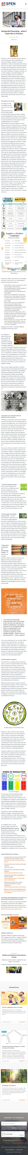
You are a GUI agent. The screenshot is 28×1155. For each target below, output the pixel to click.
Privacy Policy (19, 1149)
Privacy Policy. (21, 1140)
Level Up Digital (17, 1152)
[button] (25, 4)
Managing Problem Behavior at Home (13, 872)
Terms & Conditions (9, 1149)
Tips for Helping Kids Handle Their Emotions (15, 886)
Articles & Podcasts (9, 867)
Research (14, 39)
